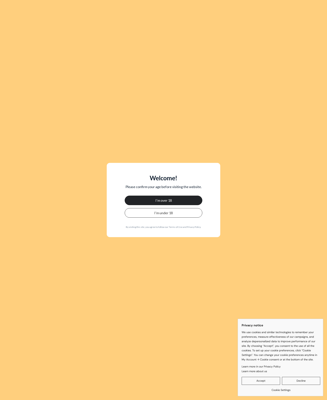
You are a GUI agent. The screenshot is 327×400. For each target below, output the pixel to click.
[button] (261, 381)
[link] (281, 388)
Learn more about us (254, 371)
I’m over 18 (163, 200)
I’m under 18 (163, 213)
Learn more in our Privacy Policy (261, 366)
